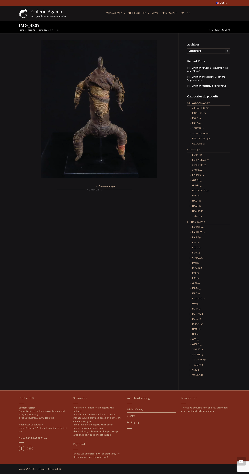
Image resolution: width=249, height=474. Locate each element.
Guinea (196, 185)
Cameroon (197, 165)
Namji (195, 329)
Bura (194, 252)
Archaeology (199, 108)
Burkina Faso (199, 160)
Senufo (196, 349)
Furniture (197, 113)
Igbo (194, 293)
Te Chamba (198, 359)
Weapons (197, 143)
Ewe (194, 273)
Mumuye (196, 324)
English (223, 3)
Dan (194, 262)
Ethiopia (196, 175)
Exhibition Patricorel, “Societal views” (209, 85)
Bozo (195, 247)
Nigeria (196, 210)
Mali (194, 195)
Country (192, 149)
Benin (195, 154)
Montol (196, 313)
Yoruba (196, 374)
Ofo (194, 339)
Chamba (196, 257)
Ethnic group (194, 222)
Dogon (196, 268)
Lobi (194, 303)
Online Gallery (137, 13)
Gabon (196, 180)
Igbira (195, 288)
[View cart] (182, 13)
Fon (194, 278)
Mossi (195, 318)
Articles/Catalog (197, 102)
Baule (195, 237)
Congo (196, 170)
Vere (194, 369)
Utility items (199, 138)
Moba (195, 308)
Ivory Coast (198, 190)
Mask (195, 123)
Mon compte (169, 13)
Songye (196, 354)
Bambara (197, 227)
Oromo (196, 344)
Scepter (196, 128)
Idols (195, 118)
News (155, 13)
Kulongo (197, 298)
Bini (194, 242)
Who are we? (114, 13)
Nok (194, 334)
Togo (195, 216)
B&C (59, 469)
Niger (195, 200)
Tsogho (196, 364)
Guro (195, 283)
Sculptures (198, 133)
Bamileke (197, 232)
